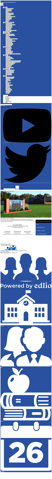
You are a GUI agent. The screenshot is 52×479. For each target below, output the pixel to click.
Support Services (9, 52)
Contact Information (10, 13)
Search (2, 189)
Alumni (7, 12)
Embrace (7, 84)
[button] (5, 7)
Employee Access (9, 85)
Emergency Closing (10, 14)
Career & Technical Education (12, 38)
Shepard (7, 100)
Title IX (7, 21)
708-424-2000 (6, 252)
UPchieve (8, 93)
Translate (10, 105)
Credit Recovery (9, 40)
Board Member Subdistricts (11, 30)
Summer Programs (9, 43)
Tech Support (8, 66)
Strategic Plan (8, 29)
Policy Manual (8, 28)
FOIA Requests (9, 17)
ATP (6, 102)
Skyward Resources (10, 64)
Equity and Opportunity (10, 16)
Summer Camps (9, 45)
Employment (8, 15)
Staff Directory (9, 19)
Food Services (8, 50)
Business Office (9, 48)
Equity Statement (9, 27)
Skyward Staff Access (10, 77)
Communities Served (10, 72)
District (7, 96)
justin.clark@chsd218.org (7, 234)
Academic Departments (10, 35)
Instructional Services (10, 34)
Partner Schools (9, 73)
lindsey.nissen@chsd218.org (27, 234)
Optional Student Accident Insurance (13, 62)
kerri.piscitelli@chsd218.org (17, 234)
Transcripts (8, 20)
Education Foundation (10, 70)
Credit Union (8, 49)
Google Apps (8, 88)
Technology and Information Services (13, 53)
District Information (9, 8)
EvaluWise (8, 86)
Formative (8, 87)
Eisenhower (8, 97)
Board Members (9, 23)
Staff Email (8, 79)
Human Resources (9, 51)
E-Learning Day (9, 42)
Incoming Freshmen (10, 58)
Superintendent (9, 9)
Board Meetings (9, 26)
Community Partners (10, 71)
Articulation (8, 56)
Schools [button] (5, 95)
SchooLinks (8, 59)
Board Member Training (10, 24)
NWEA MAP (8, 91)
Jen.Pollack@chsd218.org (17, 227)
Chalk (7, 81)
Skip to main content (5, 1)
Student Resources (9, 44)
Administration (9, 11)
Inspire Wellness (9, 89)
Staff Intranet (8, 80)
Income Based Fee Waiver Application (13, 61)
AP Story (7, 36)
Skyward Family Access (10, 63)
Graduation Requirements (6, 244)
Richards (7, 99)
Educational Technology (10, 41)
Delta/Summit (8, 101)
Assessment (8, 37)
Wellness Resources (10, 67)
